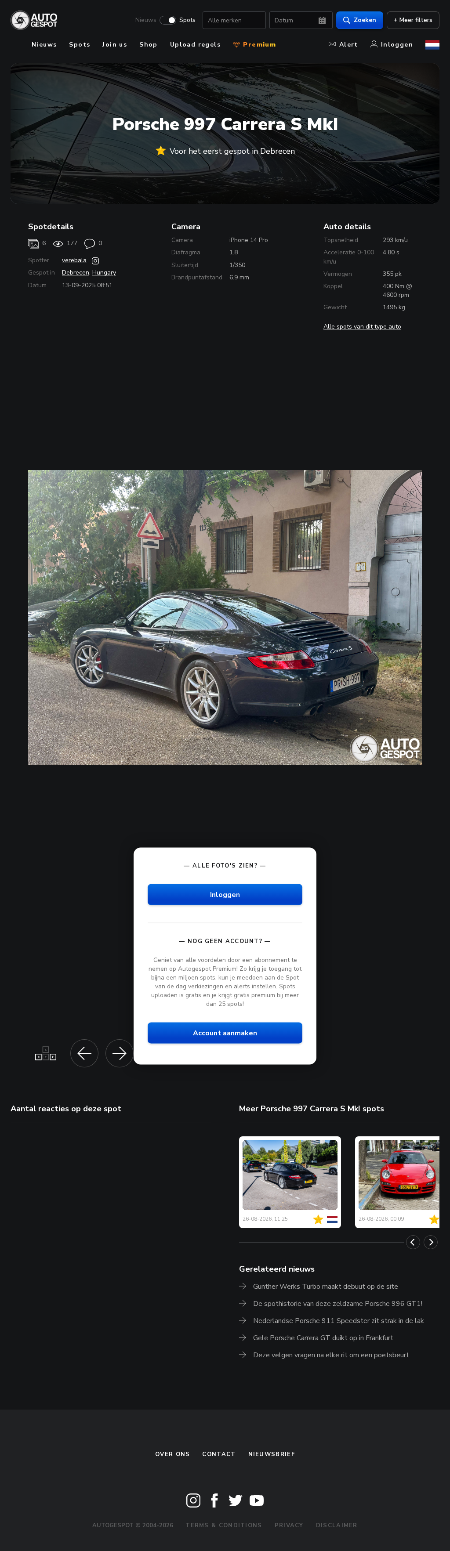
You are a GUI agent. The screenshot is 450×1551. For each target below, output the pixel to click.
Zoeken (365, 20)
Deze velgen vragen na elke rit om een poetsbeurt (331, 1355)
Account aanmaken (225, 1033)
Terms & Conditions (223, 1525)
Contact (219, 1454)
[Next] (430, 1242)
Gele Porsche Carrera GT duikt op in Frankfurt (323, 1338)
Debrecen (75, 272)
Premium (258, 44)
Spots (187, 20)
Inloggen (397, 44)
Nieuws (145, 20)
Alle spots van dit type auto (362, 326)
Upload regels (195, 44)
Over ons (172, 1454)
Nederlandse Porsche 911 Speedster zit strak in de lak (338, 1321)
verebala (74, 260)
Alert (348, 44)
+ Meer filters (413, 20)
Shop (148, 44)
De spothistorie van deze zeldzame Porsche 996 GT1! (337, 1304)
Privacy (289, 1525)
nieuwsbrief (271, 1454)
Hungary (104, 272)
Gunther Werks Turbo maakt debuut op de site (325, 1286)
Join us (114, 44)
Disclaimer (337, 1525)
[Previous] (413, 1242)
